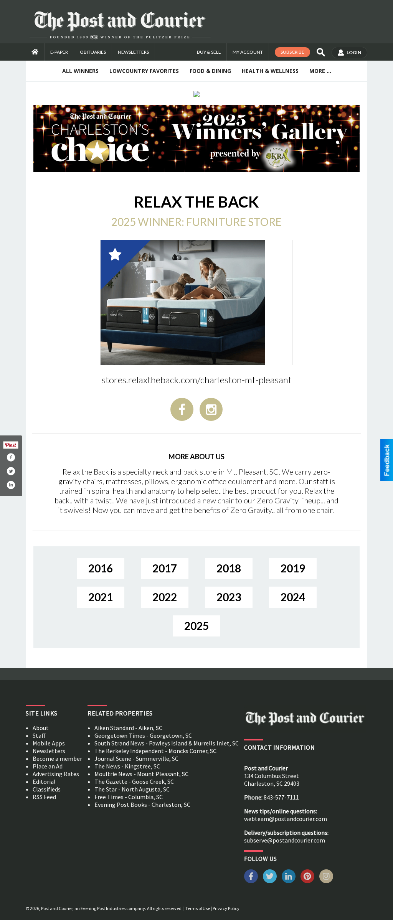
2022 (164, 596)
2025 (196, 625)
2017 (164, 568)
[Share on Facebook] (11, 457)
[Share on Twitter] (11, 471)
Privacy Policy (226, 908)
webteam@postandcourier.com (285, 819)
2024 (293, 596)
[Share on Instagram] (11, 485)
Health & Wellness (270, 70)
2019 (293, 568)
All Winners (80, 70)
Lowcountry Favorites (144, 70)
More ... (320, 70)
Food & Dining (210, 70)
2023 (228, 596)
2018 (228, 568)
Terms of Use (197, 908)
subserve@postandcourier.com (284, 840)
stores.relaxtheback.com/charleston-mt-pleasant (197, 379)
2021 (100, 596)
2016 (100, 568)
